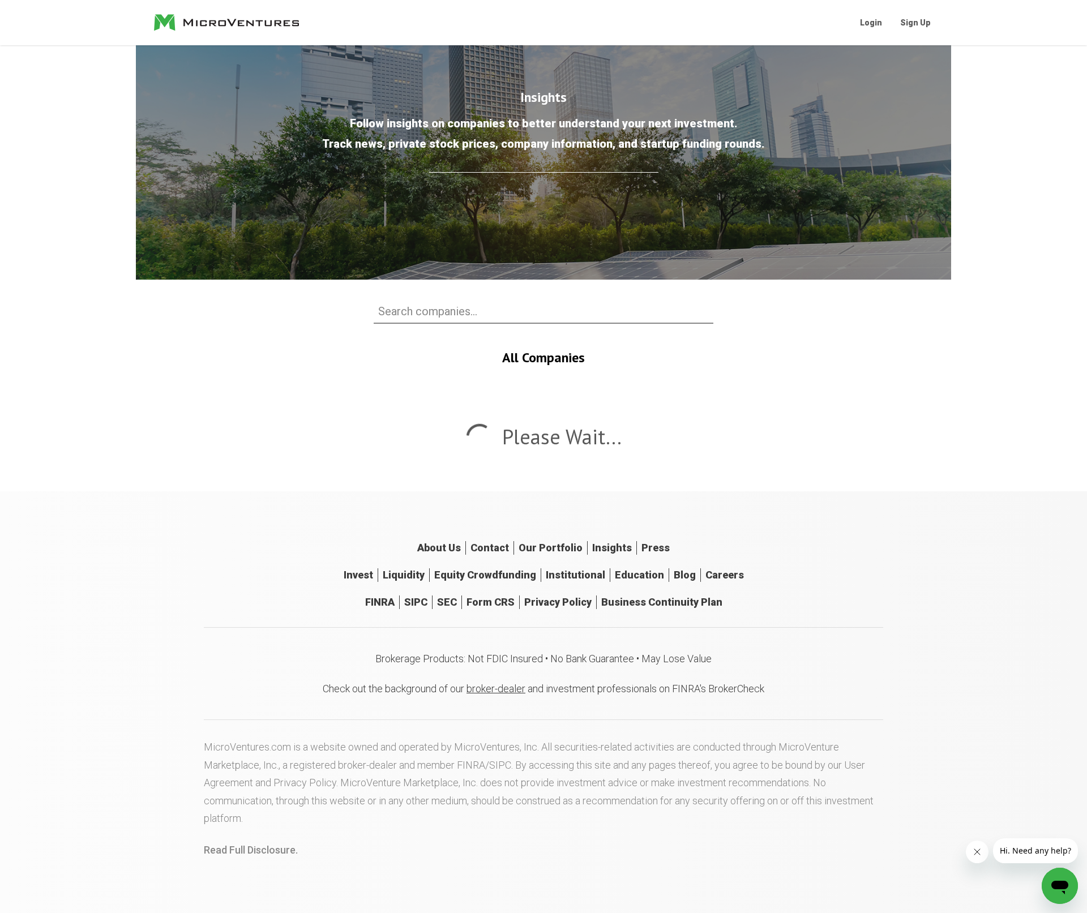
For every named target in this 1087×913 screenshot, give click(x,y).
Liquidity (404, 575)
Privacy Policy (558, 602)
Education (639, 575)
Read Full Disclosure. (251, 850)
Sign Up (915, 22)
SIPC (415, 602)
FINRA (380, 602)
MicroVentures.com (247, 747)
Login (871, 22)
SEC (447, 602)
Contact (489, 548)
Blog (685, 575)
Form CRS (491, 602)
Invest (358, 575)
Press (655, 548)
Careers (724, 575)
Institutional (575, 575)
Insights (612, 548)
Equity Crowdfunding (485, 575)
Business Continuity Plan (661, 602)
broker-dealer (496, 689)
